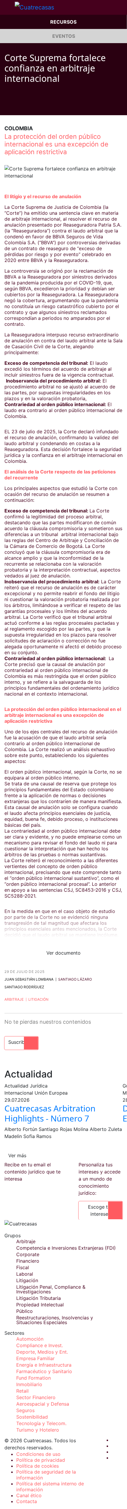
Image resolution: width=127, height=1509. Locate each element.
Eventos (63, 36)
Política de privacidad (40, 1460)
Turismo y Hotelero (37, 1429)
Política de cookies (37, 1466)
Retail (22, 1390)
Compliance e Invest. (39, 1345)
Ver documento (63, 953)
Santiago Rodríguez (24, 987)
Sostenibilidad (32, 1416)
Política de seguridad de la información (46, 1475)
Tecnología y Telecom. (41, 1423)
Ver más (17, 1155)
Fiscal (22, 1267)
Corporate (27, 1254)
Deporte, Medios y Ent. (42, 1352)
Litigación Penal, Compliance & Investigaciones (50, 1289)
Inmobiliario (29, 1384)
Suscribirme (21, 1042)
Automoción (29, 1339)
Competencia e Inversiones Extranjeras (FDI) (66, 1248)
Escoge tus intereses (100, 1210)
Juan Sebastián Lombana (28, 979)
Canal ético (29, 1495)
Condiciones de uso (38, 1454)
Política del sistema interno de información (50, 1486)
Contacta (26, 1501)
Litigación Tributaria (38, 1298)
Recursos (63, 22)
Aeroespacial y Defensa (42, 1403)
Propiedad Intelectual (40, 1304)
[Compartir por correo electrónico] (40, 106)
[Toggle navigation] (7, 7)
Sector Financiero (36, 1397)
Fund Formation (33, 1377)
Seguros (25, 1410)
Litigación (38, 999)
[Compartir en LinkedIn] (29, 106)
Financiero (27, 1261)
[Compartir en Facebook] (6, 106)
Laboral (24, 1274)
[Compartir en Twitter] (18, 106)
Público (24, 1311)
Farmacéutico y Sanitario (44, 1371)
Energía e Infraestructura (43, 1365)
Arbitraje (14, 999)
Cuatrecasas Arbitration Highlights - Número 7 (49, 1113)
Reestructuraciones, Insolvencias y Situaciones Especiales (54, 1320)
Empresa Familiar (35, 1358)
